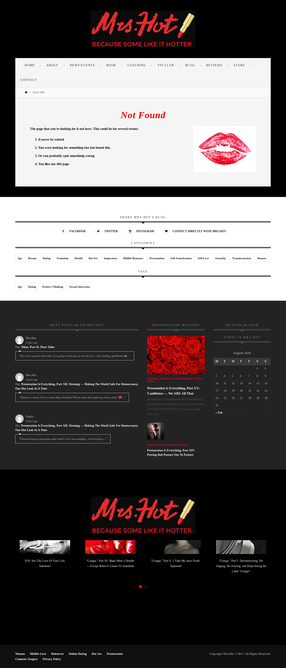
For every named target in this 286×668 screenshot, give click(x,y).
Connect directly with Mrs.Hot (199, 231)
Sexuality (220, 258)
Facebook (77, 231)
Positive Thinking (52, 286)
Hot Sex (93, 258)
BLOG (190, 65)
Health (78, 258)
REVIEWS (214, 65)
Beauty (32, 258)
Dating (47, 258)
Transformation (241, 258)
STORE (239, 65)
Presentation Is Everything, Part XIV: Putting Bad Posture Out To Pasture (171, 452)
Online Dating (78, 653)
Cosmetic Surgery (26, 659)
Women (261, 258)
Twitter (110, 231)
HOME (30, 65)
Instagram (144, 231)
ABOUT (52, 65)
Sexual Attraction (79, 286)
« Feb (219, 412)
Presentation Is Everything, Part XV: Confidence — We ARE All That (173, 390)
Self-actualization (181, 258)
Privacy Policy (52, 659)
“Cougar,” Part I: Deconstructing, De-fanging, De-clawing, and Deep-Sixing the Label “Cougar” (241, 566)
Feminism (62, 258)
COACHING (137, 65)
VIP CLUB (165, 65)
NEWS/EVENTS (82, 65)
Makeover (57, 653)
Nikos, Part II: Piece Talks (37, 347)
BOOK (111, 65)
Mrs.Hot (160, 444)
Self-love (203, 258)
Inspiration (110, 258)
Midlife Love (38, 653)
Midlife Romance (133, 258)
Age (20, 258)
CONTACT (29, 80)
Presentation (156, 258)
